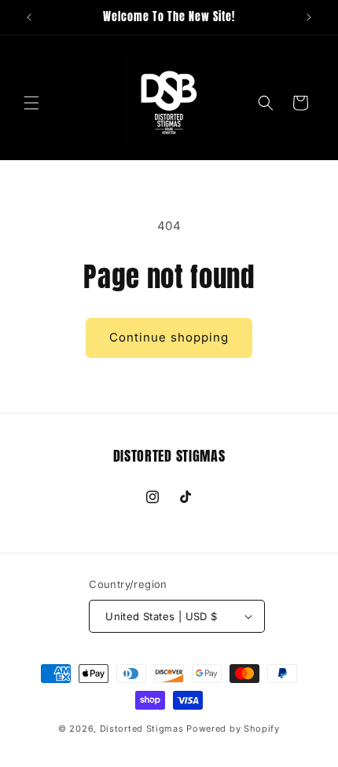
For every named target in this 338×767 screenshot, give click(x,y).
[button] (31, 103)
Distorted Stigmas (142, 728)
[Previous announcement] (29, 17)
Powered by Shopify (233, 728)
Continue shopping (169, 337)
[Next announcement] (309, 17)
